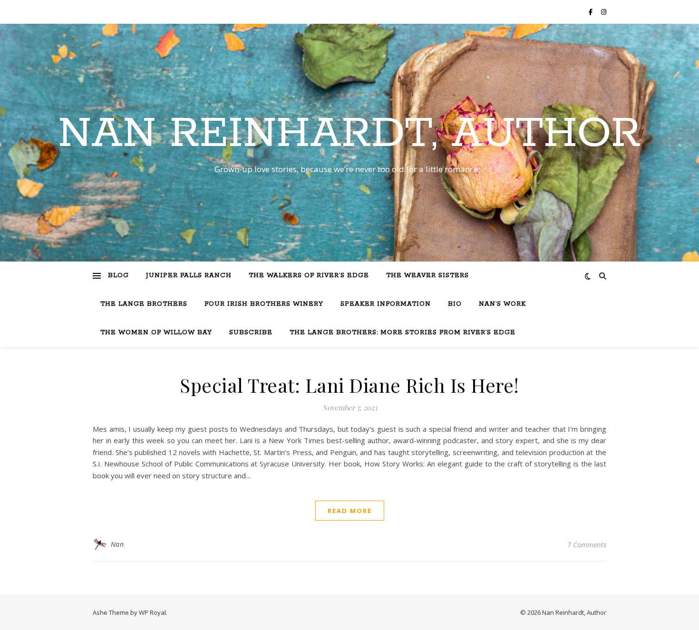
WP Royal (152, 612)
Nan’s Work (502, 304)
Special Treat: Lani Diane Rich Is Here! (349, 384)
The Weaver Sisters (427, 275)
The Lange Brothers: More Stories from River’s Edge (402, 333)
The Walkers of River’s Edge (309, 275)
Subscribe (250, 333)
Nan (117, 544)
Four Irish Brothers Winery (263, 304)
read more (350, 510)
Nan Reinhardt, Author (349, 134)
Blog (118, 275)
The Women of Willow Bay (156, 333)
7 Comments (586, 544)
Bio (455, 304)
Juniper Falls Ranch (189, 275)
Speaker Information (385, 304)
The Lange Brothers (143, 304)
